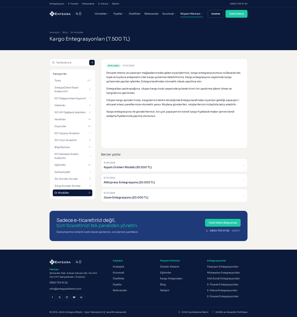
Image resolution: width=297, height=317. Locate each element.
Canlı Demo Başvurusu (223, 222)
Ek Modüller (77, 32)
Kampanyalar (72, 171)
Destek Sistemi (169, 266)
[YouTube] (74, 297)
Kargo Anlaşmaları (171, 278)
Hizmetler (101, 13)
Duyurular (72, 126)
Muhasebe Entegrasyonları (223, 272)
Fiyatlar (117, 13)
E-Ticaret (73, 3)
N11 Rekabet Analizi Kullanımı (72, 156)
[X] (60, 297)
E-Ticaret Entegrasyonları (222, 284)
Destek (215, 13)
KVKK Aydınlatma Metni (195, 312)
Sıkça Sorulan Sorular (72, 185)
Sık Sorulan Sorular (72, 178)
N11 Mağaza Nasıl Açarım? (72, 98)
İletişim (164, 290)
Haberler (72, 105)
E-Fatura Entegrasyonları (222, 290)
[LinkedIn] (81, 297)
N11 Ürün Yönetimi (72, 140)
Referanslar (151, 13)
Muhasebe (88, 3)
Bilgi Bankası (72, 147)
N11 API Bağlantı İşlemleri (72, 112)
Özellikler (135, 13)
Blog (65, 32)
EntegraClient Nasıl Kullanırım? (72, 89)
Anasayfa (54, 32)
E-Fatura (103, 3)
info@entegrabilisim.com (65, 288)
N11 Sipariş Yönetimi (72, 133)
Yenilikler (72, 119)
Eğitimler (72, 164)
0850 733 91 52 (239, 3)
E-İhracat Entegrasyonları (223, 296)
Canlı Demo (236, 13)
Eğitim (115, 3)
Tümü (72, 80)
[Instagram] (67, 297)
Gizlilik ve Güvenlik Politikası (231, 312)
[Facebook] (52, 297)
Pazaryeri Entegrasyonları (222, 266)
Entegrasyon (57, 3)
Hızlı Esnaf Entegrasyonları (223, 278)
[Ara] (92, 62)
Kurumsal (118, 272)
